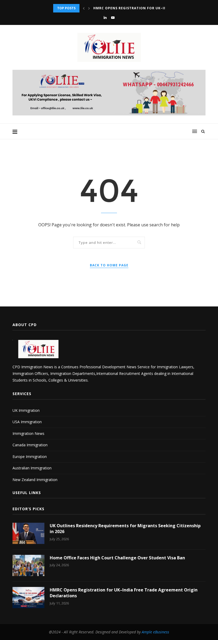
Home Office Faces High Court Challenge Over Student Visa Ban (117, 558)
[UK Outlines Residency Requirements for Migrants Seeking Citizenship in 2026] (28, 533)
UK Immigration (26, 410)
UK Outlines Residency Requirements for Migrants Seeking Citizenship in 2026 (125, 528)
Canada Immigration (30, 444)
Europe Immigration (29, 456)
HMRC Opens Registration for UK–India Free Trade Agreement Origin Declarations (124, 593)
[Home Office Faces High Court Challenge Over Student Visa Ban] (28, 565)
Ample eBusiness (155, 631)
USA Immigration (27, 421)
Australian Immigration (32, 467)
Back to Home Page (109, 265)
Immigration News (28, 433)
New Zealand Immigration (34, 479)
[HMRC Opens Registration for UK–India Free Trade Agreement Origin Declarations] (28, 597)
